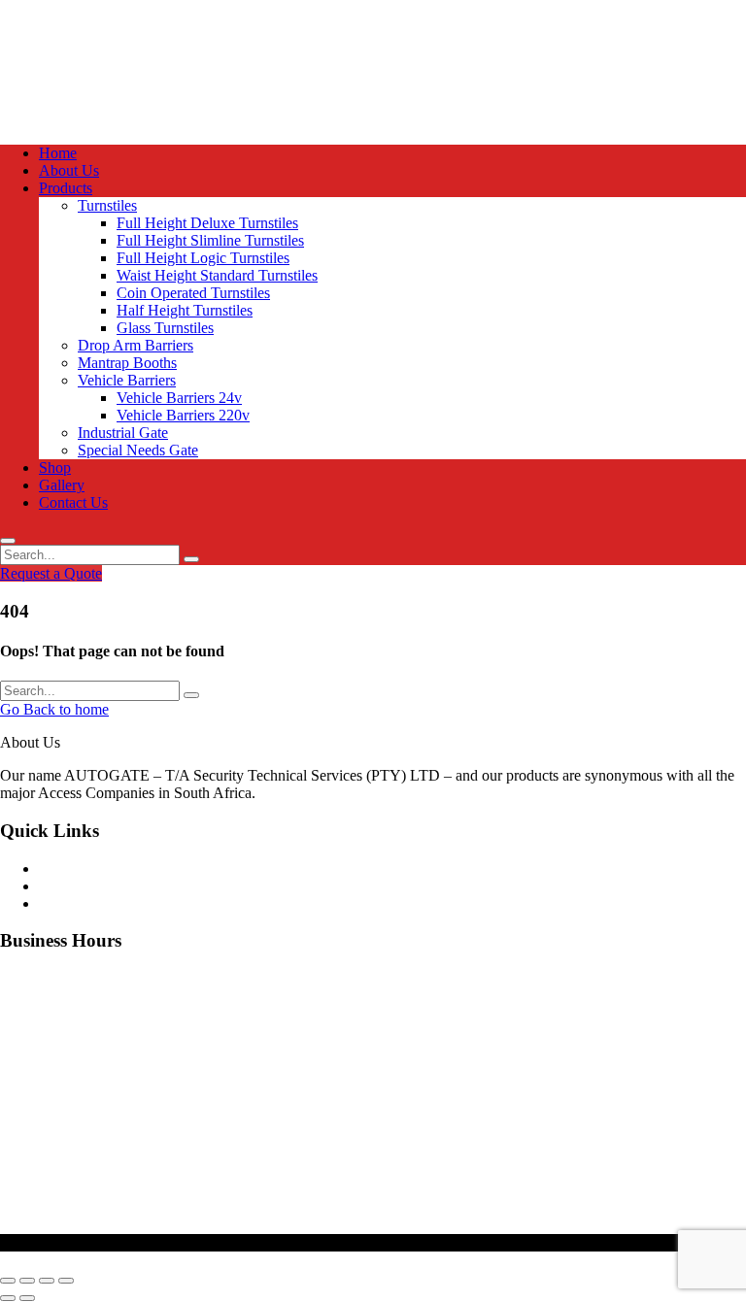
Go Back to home (54, 709)
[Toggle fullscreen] (27, 1281)
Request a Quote (51, 573)
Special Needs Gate (138, 450)
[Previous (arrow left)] (8, 1298)
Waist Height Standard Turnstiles (217, 275)
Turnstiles (107, 205)
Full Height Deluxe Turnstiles (207, 223)
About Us (69, 170)
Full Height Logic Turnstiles (203, 258)
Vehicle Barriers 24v (179, 397)
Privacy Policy (83, 886)
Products (65, 188)
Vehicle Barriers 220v (183, 415)
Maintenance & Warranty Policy (137, 868)
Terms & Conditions (101, 903)
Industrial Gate (123, 432)
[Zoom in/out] (8, 1281)
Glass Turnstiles (165, 327)
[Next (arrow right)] (27, 1298)
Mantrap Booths (127, 362)
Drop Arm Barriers (135, 345)
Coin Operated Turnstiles (193, 292)
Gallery (62, 485)
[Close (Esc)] (66, 1281)
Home (58, 153)
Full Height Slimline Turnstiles (210, 240)
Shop (55, 467)
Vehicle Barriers (127, 380)
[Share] (46, 1281)
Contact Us (73, 502)
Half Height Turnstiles (185, 310)
